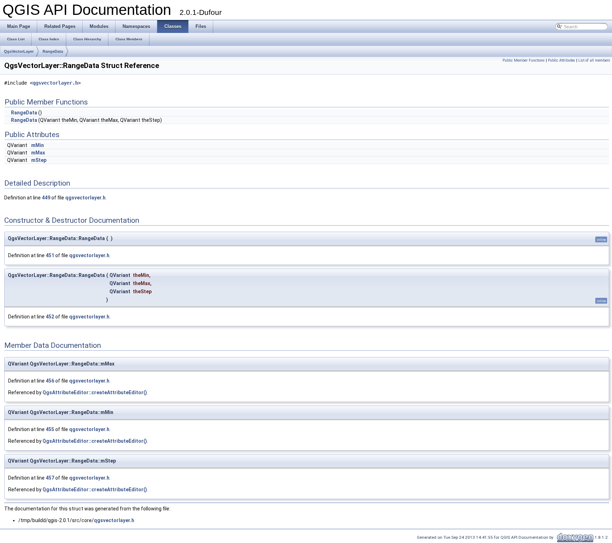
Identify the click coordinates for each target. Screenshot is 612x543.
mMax (38, 152)
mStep (38, 160)
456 (50, 381)
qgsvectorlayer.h (55, 83)
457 (50, 478)
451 (50, 255)
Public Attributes (561, 60)
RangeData (52, 51)
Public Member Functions (524, 60)
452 (50, 316)
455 (50, 429)
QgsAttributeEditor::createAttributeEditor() (94, 392)
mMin (37, 145)
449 (46, 197)
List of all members (594, 60)
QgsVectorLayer (19, 51)
